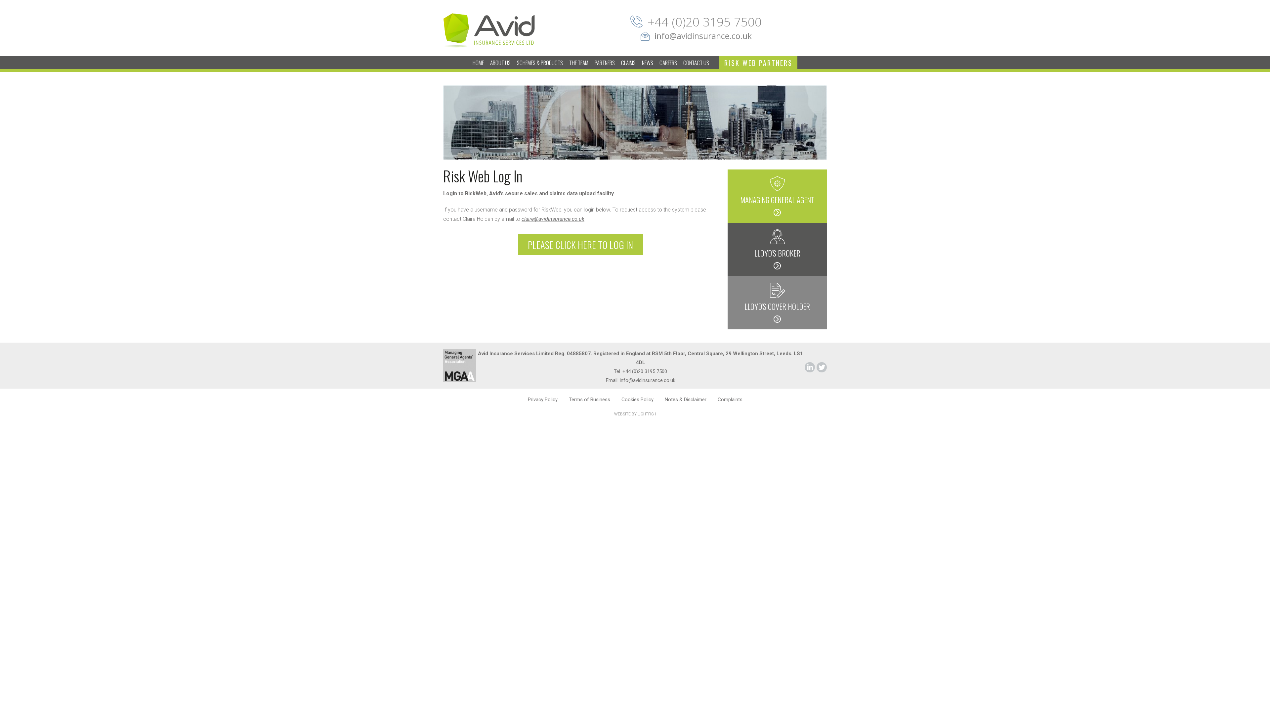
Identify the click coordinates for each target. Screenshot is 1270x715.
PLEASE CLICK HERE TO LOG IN (580, 244)
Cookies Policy (637, 400)
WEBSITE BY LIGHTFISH (635, 414)
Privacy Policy (543, 400)
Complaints (730, 400)
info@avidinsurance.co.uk (703, 35)
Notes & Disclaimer (685, 400)
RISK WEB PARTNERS (758, 63)
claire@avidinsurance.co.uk (553, 219)
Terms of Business (589, 400)
